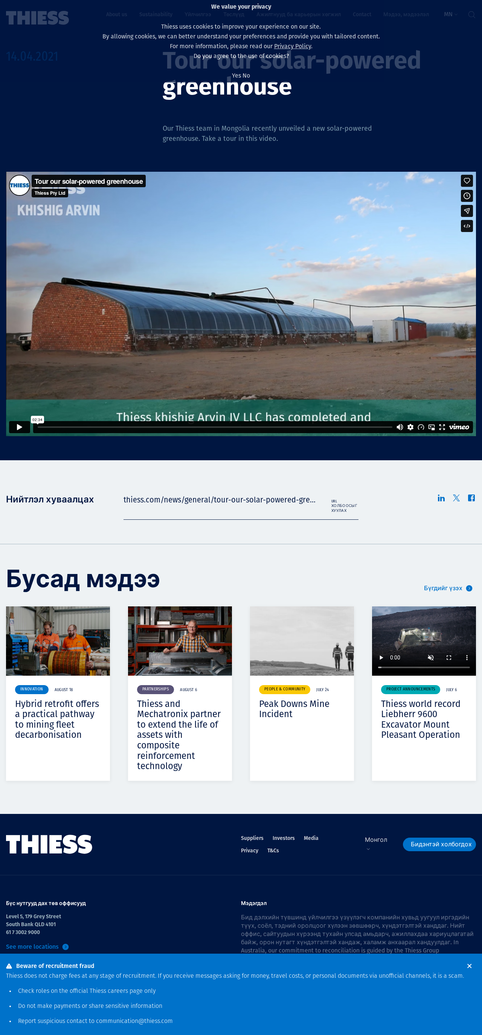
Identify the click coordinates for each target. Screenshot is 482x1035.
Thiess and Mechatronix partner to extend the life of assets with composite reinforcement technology (179, 735)
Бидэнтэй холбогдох (441, 844)
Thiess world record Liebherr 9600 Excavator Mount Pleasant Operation (421, 719)
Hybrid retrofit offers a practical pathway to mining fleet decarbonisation (57, 719)
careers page (125, 991)
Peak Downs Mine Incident (294, 709)
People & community (284, 689)
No (246, 75)
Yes (236, 75)
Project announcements (410, 689)
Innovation (31, 689)
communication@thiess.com (134, 1021)
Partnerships (155, 689)
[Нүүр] (49, 844)
